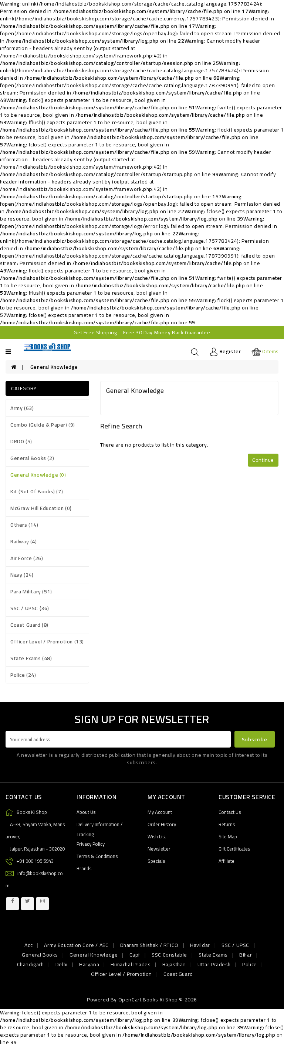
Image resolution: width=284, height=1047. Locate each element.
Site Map (228, 836)
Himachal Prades (131, 964)
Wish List (157, 836)
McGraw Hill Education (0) (41, 508)
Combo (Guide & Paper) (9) (42, 425)
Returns (227, 824)
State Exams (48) (31, 658)
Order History (162, 824)
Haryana (89, 964)
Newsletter (159, 848)
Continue (263, 460)
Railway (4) (23, 541)
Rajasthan (174, 964)
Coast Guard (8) (29, 625)
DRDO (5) (21, 441)
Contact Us (230, 812)
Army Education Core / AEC (76, 945)
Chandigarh (30, 964)
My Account (160, 812)
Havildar (200, 945)
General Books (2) (32, 458)
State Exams (213, 955)
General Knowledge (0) (38, 475)
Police (249, 964)
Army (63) (22, 408)
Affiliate (226, 861)
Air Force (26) (26, 558)
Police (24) (23, 675)
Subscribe (254, 739)
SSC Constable (169, 955)
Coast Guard (178, 974)
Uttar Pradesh (214, 964)
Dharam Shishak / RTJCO (149, 945)
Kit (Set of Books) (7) (36, 491)
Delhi (61, 964)
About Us (86, 812)
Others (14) (24, 525)
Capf (134, 955)
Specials (156, 861)
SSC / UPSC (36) (29, 608)
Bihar (245, 955)
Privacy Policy (91, 843)
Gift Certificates (234, 848)
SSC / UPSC (235, 945)
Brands (84, 868)
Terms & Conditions (97, 856)
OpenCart (130, 999)
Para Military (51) (31, 591)
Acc (28, 945)
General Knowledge (54, 367)
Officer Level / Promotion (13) (47, 641)
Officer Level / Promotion (121, 974)
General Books (40, 955)
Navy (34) (21, 575)
